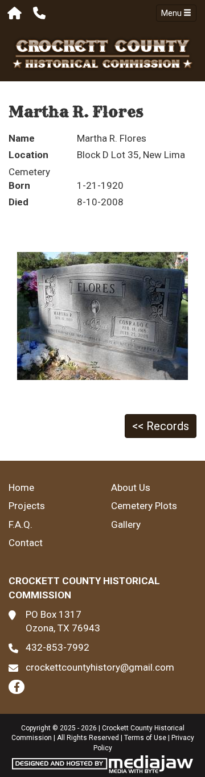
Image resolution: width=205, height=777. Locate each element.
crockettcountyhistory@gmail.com (100, 667)
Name (22, 138)
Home (21, 487)
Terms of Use (145, 738)
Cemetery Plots (144, 505)
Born (19, 185)
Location (28, 154)
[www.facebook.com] (16, 687)
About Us (130, 487)
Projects (27, 505)
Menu (172, 13)
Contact (26, 542)
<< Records (160, 426)
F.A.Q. (20, 524)
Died (18, 202)
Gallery (126, 524)
